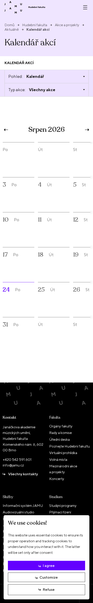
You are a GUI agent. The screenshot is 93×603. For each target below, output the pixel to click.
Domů (9, 25)
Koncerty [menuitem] (56, 479)
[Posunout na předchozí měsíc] (6, 130)
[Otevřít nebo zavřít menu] (85, 7)
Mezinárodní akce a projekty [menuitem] (63, 469)
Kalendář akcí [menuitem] (19, 63)
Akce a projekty (67, 25)
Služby (8, 496)
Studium (56, 496)
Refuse (49, 589)
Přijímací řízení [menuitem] (60, 512)
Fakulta (54, 417)
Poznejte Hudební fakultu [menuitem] (69, 446)
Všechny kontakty (23, 474)
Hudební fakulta (34, 25)
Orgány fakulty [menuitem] (60, 426)
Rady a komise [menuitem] (60, 433)
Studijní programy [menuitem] (63, 505)
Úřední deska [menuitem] (59, 439)
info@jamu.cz (13, 465)
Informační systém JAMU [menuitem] (23, 505)
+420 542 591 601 (17, 459)
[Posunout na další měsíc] (86, 130)
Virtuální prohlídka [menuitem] (63, 453)
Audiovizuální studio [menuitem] (18, 512)
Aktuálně (12, 29)
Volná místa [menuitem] (58, 459)
